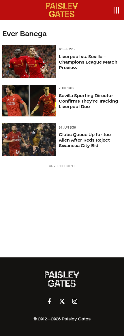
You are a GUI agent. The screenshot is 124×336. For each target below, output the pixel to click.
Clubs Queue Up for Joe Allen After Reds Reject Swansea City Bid (85, 140)
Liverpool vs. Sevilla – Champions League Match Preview (88, 62)
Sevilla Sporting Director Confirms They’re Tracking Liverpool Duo (88, 101)
